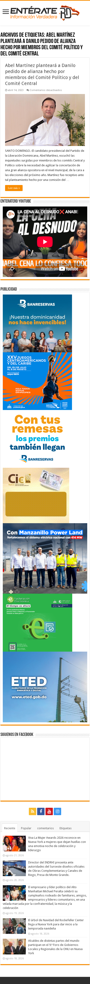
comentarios (45, 828)
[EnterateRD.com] (45, 12)
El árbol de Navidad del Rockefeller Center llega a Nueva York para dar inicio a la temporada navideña (56, 924)
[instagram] (57, 811)
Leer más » (14, 188)
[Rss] (32, 811)
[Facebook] (41, 811)
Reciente (9, 828)
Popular (26, 828)
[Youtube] (49, 811)
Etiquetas (66, 828)
